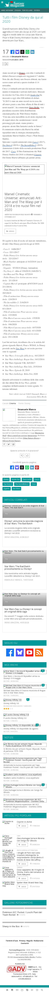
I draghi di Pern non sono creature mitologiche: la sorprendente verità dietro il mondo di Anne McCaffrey (30, 856)
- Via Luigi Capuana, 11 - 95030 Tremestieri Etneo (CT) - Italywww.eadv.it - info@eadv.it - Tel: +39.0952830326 (26, 973)
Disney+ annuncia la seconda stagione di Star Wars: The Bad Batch (23, 522)
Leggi (11, 231)
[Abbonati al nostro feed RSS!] (39, 652)
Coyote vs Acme (24, 821)
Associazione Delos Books (24, 957)
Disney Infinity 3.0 (11, 703)
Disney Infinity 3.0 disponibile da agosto (21, 728)
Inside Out (34, 94)
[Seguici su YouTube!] (29, 652)
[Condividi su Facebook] (12, 52)
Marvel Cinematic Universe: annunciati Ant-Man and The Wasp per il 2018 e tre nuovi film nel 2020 (23, 202)
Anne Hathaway (7, 10)
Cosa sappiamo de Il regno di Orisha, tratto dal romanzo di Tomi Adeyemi (30, 872)
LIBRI (19, 835)
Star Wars (20, 348)
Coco (13, 151)
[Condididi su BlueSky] (17, 52)
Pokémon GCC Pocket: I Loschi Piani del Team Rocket (22, 913)
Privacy (22, 940)
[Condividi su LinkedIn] (32, 52)
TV (6, 514)
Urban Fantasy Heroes (31, 438)
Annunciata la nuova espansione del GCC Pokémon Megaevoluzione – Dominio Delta (23, 805)
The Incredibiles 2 (28, 145)
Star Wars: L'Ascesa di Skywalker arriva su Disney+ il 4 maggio (22, 677)
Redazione (38, 940)
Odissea (37, 10)
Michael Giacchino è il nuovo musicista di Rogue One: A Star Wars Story (24, 691)
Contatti (25, 943)
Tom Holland (27, 10)
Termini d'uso (12, 940)
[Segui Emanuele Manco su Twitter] (8, 444)
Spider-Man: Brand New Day (30, 882)
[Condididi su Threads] (22, 52)
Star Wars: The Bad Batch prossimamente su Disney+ (18, 567)
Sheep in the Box (11, 926)
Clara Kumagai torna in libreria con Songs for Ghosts (23, 791)
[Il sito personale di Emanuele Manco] (13, 444)
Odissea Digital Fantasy (11, 440)
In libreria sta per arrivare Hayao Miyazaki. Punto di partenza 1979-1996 (25, 750)
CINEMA (19, 867)
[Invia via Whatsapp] (27, 52)
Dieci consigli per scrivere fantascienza (22, 435)
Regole (30, 940)
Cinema (12, 403)
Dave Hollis (34, 107)
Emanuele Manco (20, 56)
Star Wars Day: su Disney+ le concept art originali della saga (23, 610)
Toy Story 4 (7, 145)
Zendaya (17, 10)
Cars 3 (35, 141)
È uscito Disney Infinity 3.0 (15, 718)
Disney (22, 72)
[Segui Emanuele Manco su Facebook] (4, 444)
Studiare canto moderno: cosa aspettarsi (21, 778)
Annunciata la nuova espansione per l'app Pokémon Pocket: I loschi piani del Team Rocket (25, 766)
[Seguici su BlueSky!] (19, 652)
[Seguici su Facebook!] (10, 652)
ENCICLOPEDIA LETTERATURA (27, 850)
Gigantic (37, 154)
